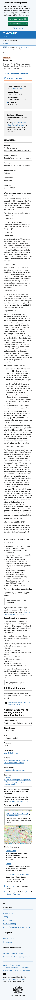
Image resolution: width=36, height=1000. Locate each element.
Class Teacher (11, 851)
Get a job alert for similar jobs (17, 74)
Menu (5, 44)
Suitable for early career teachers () (18, 151)
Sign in (5, 37)
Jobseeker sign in (9, 913)
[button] (20, 827)
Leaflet (10, 843)
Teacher (8, 864)
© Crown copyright (18, 995)
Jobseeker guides (9, 920)
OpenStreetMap (22, 843)
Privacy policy (15, 965)
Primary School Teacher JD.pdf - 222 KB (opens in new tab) (19, 703)
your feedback (25, 47)
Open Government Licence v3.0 (14, 979)
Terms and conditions (10, 968)
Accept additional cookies (18, 19)
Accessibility (23, 968)
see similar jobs (17, 89)
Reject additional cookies (18, 24)
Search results (13, 53)
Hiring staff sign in (9, 939)
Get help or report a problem (13, 953)
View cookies (18, 28)
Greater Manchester (14, 894)
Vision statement (25, 970)
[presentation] (18, 826)
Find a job (6, 917)
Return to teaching (9, 924)
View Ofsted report (11, 753)
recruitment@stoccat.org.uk (14, 770)
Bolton (26, 892)
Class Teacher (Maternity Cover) (17, 875)
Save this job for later (14, 78)
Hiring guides (7, 942)
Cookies (5, 965)
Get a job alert (12, 886)
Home (4, 53)
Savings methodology (10, 970)
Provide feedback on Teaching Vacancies (17, 957)
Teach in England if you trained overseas (17, 927)
